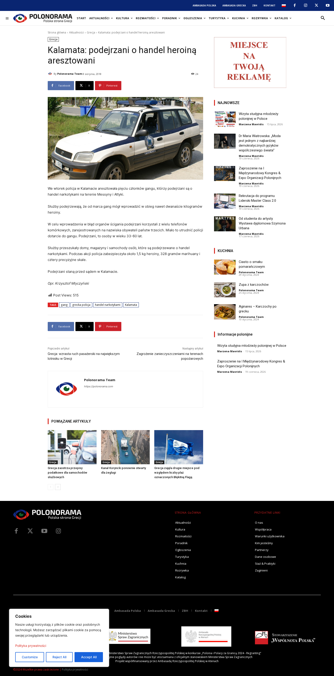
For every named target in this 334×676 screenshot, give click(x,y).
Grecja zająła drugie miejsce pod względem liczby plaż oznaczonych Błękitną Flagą (176, 472)
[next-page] (58, 487)
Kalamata (131, 305)
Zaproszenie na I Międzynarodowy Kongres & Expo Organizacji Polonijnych (260, 173)
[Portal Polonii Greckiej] (42, 18)
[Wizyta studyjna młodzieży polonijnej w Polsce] (225, 119)
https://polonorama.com (98, 386)
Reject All (59, 657)
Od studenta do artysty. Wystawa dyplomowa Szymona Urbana (262, 223)
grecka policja (81, 305)
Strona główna (57, 32)
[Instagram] (305, 5)
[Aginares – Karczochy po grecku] (225, 311)
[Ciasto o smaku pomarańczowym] (225, 267)
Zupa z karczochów (254, 285)
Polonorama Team (69, 73)
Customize (30, 657)
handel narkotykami (107, 305)
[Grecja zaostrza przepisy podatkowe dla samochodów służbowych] (72, 447)
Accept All (89, 657)
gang (64, 305)
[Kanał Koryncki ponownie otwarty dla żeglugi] (125, 447)
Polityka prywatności (30, 646)
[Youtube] (327, 5)
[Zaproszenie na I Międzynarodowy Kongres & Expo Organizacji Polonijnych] (225, 173)
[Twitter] (30, 531)
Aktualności (76, 32)
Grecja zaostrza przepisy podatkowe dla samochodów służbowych (67, 472)
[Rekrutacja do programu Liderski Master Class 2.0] (225, 201)
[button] (322, 18)
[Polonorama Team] (51, 73)
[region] (59, 638)
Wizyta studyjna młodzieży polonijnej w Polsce (251, 346)
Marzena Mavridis (251, 124)
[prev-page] (50, 487)
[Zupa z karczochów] (225, 290)
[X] (316, 5)
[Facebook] (294, 5)
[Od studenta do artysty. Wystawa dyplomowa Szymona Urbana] (225, 224)
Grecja (91, 32)
